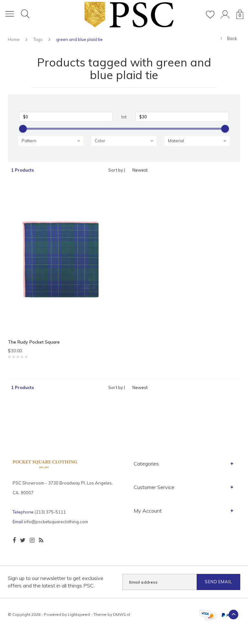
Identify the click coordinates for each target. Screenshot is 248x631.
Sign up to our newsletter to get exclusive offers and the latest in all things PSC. (55, 582)
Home (14, 39)
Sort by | (116, 170)
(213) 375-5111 (50, 512)
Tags (38, 39)
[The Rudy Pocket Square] (63, 261)
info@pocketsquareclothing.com (56, 521)
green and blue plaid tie (79, 39)
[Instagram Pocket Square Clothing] (32, 540)
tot (124, 116)
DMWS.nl (121, 614)
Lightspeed (79, 614)
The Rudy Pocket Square (34, 342)
